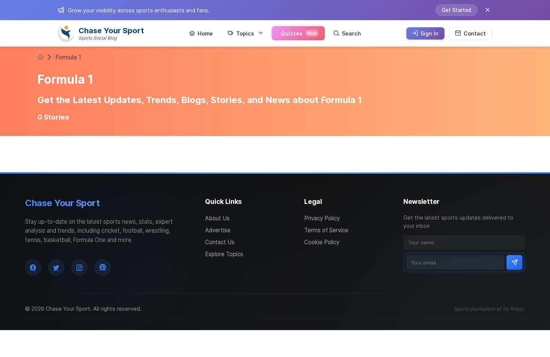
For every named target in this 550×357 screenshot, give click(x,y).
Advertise (217, 230)
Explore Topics (224, 254)
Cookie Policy (321, 242)
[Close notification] (487, 10)
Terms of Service (326, 230)
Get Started (456, 10)
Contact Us (220, 242)
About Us (217, 218)
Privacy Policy (322, 218)
